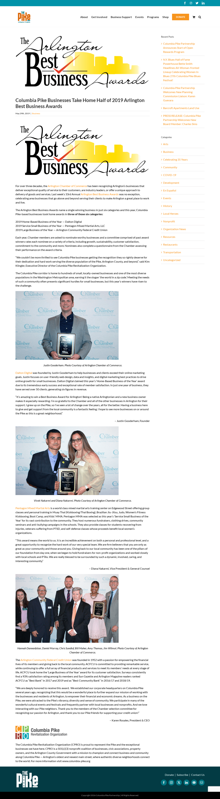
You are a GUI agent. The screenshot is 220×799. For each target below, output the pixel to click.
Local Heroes (170, 213)
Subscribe (182, 774)
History (167, 205)
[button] (200, 16)
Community (170, 167)
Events (167, 198)
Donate (169, 774)
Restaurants (170, 244)
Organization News (174, 229)
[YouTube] (194, 782)
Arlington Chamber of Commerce (67, 186)
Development (171, 182)
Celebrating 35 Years (175, 159)
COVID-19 (169, 175)
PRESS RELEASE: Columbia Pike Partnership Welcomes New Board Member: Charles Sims (182, 120)
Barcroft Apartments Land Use (181, 108)
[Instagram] (171, 782)
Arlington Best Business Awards (100, 194)
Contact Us (198, 774)
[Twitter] (179, 782)
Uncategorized (171, 260)
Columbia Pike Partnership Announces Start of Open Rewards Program (179, 47)
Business (36, 113)
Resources (169, 236)
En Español (169, 190)
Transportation (172, 252)
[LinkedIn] (186, 782)
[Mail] (202, 782)
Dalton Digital (23, 372)
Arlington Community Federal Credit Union (46, 659)
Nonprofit (169, 221)
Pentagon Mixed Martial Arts (32, 508)
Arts (165, 144)
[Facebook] (164, 782)
